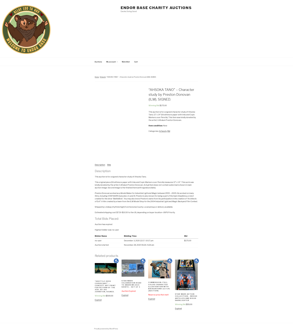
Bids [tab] (109, 165)
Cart (136, 62)
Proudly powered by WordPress (106, 329)
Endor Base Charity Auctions (156, 7)
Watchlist (126, 62)
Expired (98, 300)
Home (97, 77)
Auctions (98, 62)
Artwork (103, 77)
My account (111, 62)
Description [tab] (100, 165)
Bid (168, 131)
